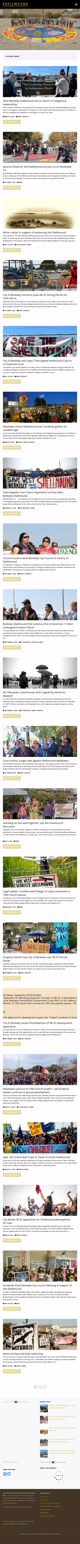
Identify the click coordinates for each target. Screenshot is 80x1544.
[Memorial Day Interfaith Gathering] (40, 1340)
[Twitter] (9, 1474)
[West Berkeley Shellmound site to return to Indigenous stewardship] (40, 87)
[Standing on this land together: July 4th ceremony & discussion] (40, 809)
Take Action (44, 1500)
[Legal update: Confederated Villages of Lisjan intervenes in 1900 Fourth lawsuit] (40, 878)
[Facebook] (5, 1474)
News (19, 116)
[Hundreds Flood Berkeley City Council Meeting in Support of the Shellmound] (40, 1272)
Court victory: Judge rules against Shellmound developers (36, 760)
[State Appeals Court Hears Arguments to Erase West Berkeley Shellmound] (40, 479)
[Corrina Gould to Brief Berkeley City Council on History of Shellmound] (40, 544)
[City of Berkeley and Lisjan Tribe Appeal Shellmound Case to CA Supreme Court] (40, 347)
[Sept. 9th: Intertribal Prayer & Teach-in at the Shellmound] (40, 1143)
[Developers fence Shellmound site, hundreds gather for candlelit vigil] (40, 413)
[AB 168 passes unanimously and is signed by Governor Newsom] (40, 679)
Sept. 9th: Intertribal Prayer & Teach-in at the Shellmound (36, 1157)
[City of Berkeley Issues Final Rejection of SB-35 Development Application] (40, 1009)
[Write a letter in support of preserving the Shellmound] (40, 219)
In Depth (35, 642)
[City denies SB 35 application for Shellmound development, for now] (40, 1206)
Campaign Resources (47, 1516)
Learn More (44, 1497)
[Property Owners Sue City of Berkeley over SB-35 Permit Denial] (40, 943)
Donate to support (9, 1521)
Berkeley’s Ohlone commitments (51, 1506)
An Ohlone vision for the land (49, 1503)
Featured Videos (45, 1509)
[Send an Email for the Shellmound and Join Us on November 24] (40, 153)
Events (20, 442)
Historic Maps (44, 1513)
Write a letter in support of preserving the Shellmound (34, 232)
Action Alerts (21, 245)
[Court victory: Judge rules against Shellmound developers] (40, 747)
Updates (26, 116)
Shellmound (16, 3)
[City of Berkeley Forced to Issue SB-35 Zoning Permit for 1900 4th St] (40, 281)
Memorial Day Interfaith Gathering (23, 1353)
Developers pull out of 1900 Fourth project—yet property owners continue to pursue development (36, 1090)
